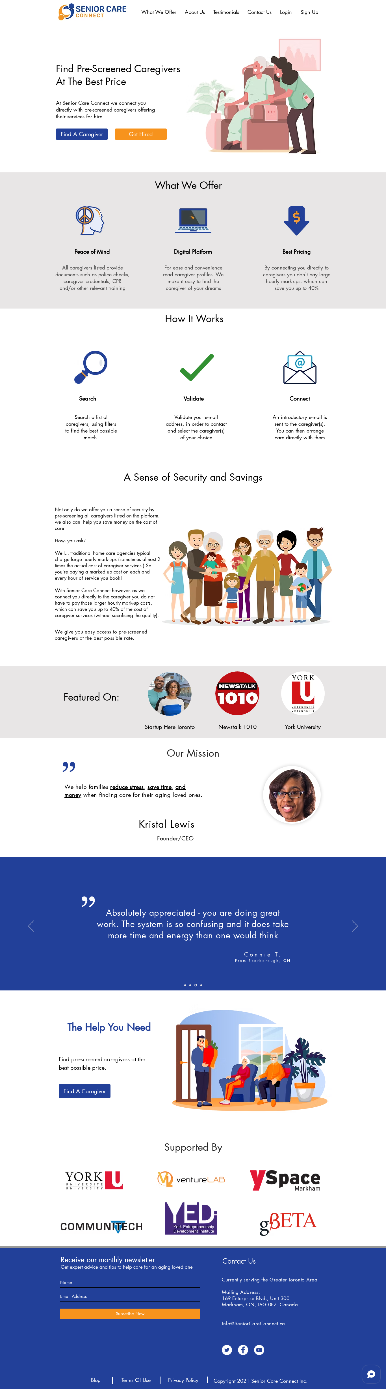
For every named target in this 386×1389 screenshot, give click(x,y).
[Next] (355, 926)
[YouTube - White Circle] (259, 1350)
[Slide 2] (190, 985)
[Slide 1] (195, 985)
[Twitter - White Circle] (227, 1350)
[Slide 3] (201, 985)
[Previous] (31, 926)
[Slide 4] (185, 985)
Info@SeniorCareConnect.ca (253, 1323)
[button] (159, 12)
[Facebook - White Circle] (243, 1350)
